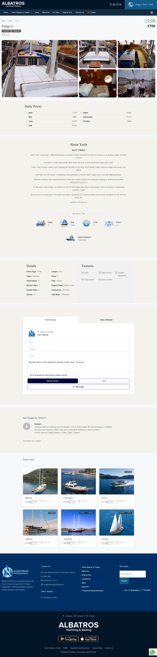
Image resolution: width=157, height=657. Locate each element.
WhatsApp (79, 387)
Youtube (91, 616)
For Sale (56, 12)
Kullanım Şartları (61, 375)
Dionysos (105, 539)
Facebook (69, 616)
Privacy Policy (97, 648)
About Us (45, 12)
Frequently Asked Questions (92, 591)
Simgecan (28, 539)
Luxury (129, 513)
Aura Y (104, 498)
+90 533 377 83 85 (50, 598)
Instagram (81, 616)
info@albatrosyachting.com (53, 584)
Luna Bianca (68, 498)
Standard (16, 31)
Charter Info (67, 12)
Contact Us (80, 12)
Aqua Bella (67, 539)
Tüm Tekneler (43, 335)
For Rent (6, 31)
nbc (94, 652)
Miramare (28, 498)
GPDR (65, 648)
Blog (37, 12)
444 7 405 (148, 4)
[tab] (50, 320)
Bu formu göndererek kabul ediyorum (48, 375)
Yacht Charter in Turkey (20, 12)
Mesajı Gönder (53, 381)
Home (6, 12)
